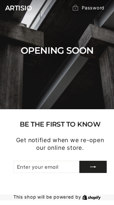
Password (93, 8)
